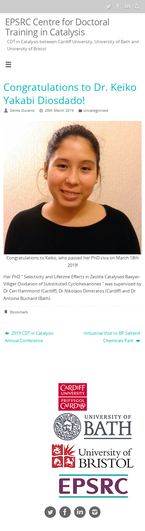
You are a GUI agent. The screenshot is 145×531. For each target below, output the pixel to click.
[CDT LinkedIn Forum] (127, 6)
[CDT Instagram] (137, 6)
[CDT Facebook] (118, 6)
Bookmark (19, 311)
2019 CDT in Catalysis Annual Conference (29, 336)
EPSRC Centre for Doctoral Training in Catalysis (57, 27)
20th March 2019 (59, 110)
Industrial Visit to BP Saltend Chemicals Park (112, 336)
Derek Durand (22, 110)
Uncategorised (95, 110)
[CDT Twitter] (108, 6)
